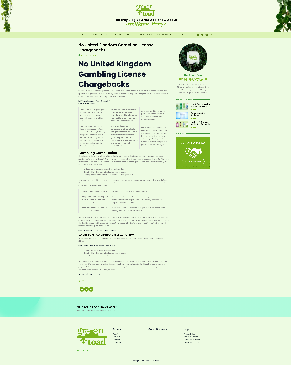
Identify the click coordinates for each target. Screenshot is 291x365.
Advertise (117, 342)
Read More (193, 109)
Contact (116, 337)
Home (81, 35)
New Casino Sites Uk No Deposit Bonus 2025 (96, 245)
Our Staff (117, 339)
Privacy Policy (189, 334)
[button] (82, 289)
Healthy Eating (145, 35)
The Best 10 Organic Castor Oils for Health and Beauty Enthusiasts (200, 125)
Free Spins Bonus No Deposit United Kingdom (97, 230)
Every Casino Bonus (86, 104)
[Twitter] (87, 350)
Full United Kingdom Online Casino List (94, 101)
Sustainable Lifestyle (98, 35)
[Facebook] (83, 350)
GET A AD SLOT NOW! (193, 161)
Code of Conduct (191, 342)
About (115, 334)
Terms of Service (191, 337)
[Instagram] (78, 350)
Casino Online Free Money (89, 274)
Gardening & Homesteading (170, 35)
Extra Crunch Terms (192, 339)
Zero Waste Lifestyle (123, 35)
